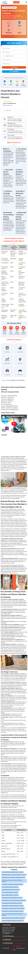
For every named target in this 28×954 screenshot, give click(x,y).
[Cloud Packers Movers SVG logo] (4, 2)
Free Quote (16, 2)
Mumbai (8, 380)
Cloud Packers (12, 948)
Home (3, 380)
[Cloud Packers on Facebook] (8, 946)
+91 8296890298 (15, 71)
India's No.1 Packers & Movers (10, 7)
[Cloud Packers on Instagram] (14, 946)
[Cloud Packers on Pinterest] (16, 946)
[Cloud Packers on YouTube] (19, 946)
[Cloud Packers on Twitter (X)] (11, 946)
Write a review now (7, 105)
